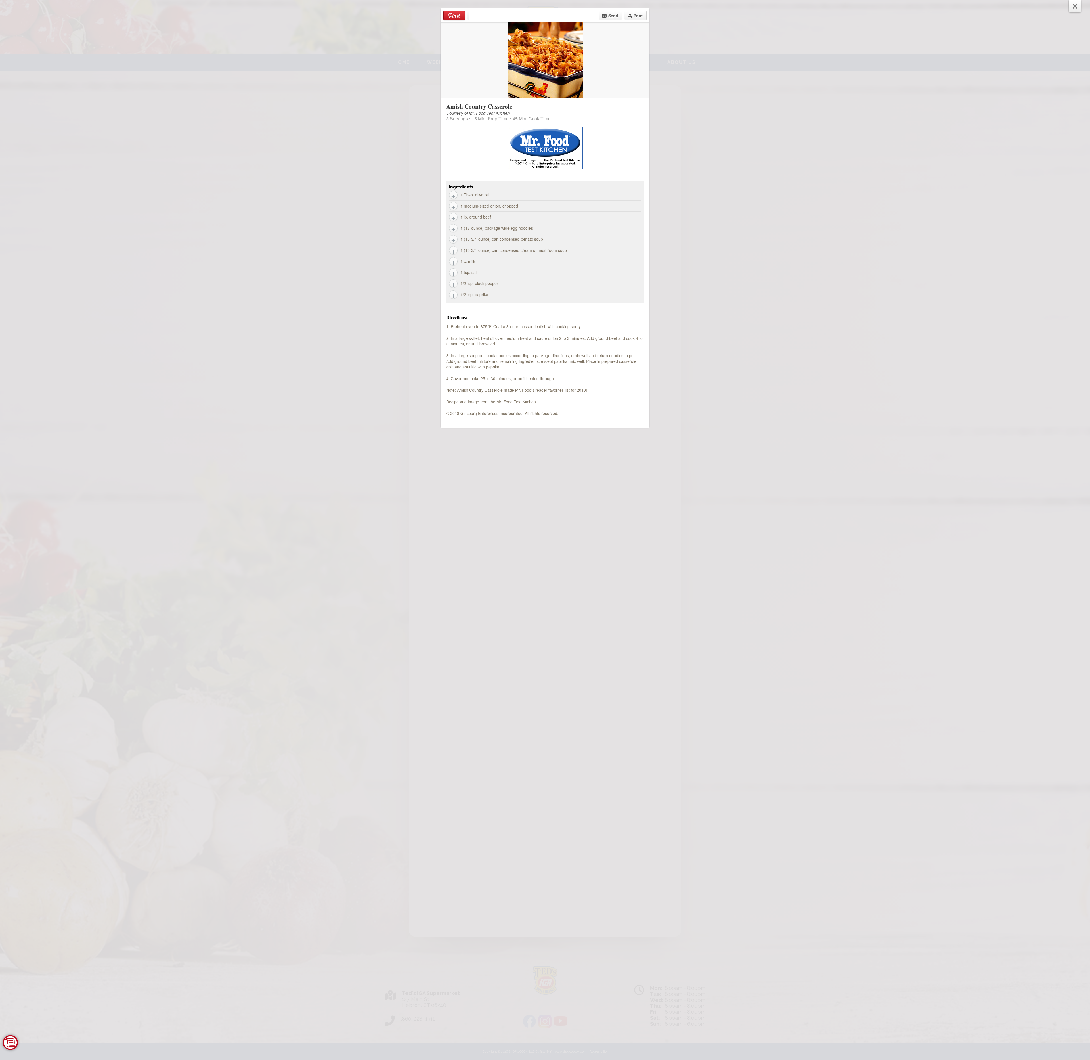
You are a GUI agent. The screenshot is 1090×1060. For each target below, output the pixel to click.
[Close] (1075, 6)
